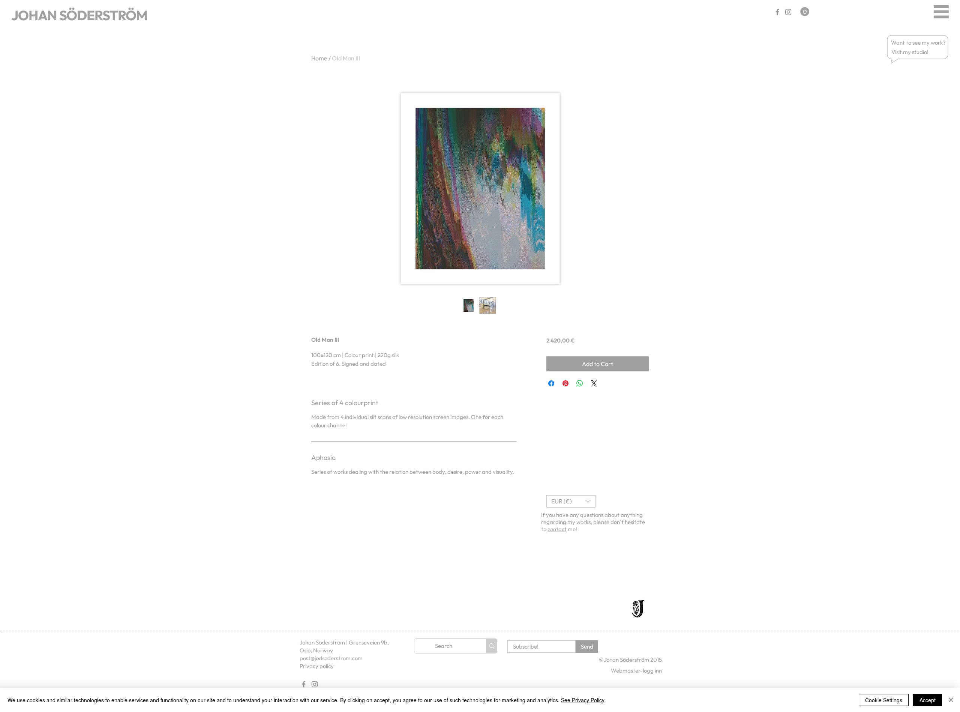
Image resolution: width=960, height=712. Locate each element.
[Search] (491, 646)
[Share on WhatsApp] (579, 383)
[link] (804, 11)
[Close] (951, 700)
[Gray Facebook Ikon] (777, 12)
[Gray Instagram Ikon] (788, 12)
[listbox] (571, 501)
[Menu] (941, 11)
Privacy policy (317, 666)
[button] (918, 43)
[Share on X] (594, 383)
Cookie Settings (883, 700)
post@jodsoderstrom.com (331, 658)
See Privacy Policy (582, 700)
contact (557, 529)
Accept (928, 700)
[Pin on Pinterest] (565, 383)
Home (319, 58)
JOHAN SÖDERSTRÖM (79, 15)
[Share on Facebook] (551, 383)
